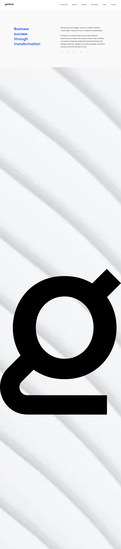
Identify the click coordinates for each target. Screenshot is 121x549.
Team (104, 4)
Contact (113, 4)
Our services (63, 4)
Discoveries (94, 4)
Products (84, 4)
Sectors (74, 4)
